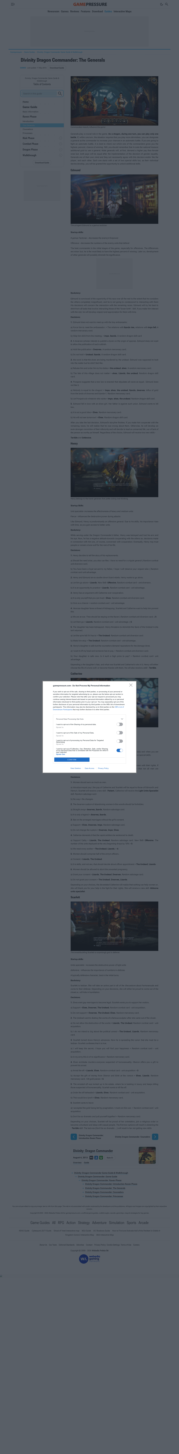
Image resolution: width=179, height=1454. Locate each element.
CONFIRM (71, 760)
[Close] (131, 686)
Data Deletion (76, 768)
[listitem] (89, 719)
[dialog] (89, 727)
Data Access (89, 768)
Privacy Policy (103, 768)
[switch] (120, 724)
